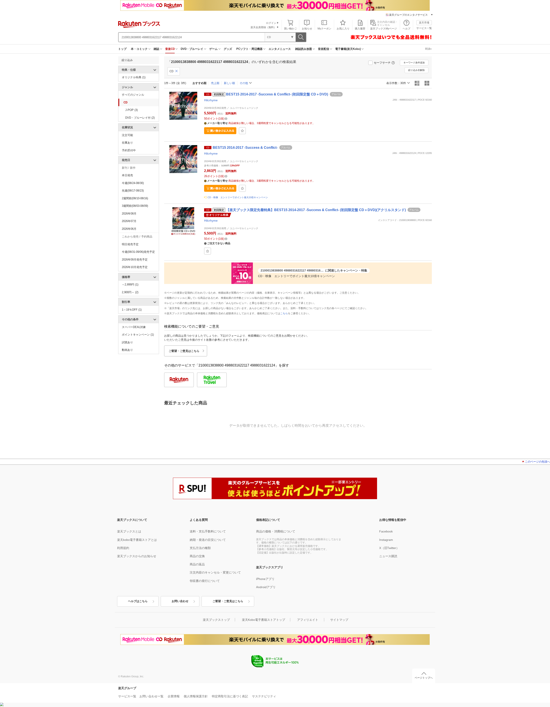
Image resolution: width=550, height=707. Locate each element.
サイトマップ (339, 619)
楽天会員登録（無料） (263, 27)
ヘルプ (406, 28)
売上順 (215, 83)
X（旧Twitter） (389, 548)
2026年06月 (129, 228)
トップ (122, 49)
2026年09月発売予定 (135, 259)
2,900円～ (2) (130, 292)
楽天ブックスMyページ (383, 28)
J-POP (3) (131, 110)
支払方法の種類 (200, 548)
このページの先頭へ (537, 461)
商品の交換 (197, 556)
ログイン (271, 23)
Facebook (386, 531)
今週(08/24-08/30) (133, 183)
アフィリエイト (307, 619)
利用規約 (123, 548)
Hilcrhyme (211, 100)
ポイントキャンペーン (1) (138, 334)
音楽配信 (323, 49)
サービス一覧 (424, 28)
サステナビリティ (264, 696)
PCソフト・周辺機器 (249, 49)
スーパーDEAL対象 (134, 327)
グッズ (228, 49)
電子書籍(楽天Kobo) (348, 49)
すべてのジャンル (133, 94)
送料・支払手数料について (208, 531)
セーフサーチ (382, 62)
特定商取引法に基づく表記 (230, 696)
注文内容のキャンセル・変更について (215, 572)
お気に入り (343, 28)
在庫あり (127, 142)
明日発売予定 (130, 244)
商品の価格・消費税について (275, 531)
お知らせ (307, 28)
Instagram (386, 539)
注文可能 (127, 135)
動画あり (127, 349)
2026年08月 (129, 213)
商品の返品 (197, 564)
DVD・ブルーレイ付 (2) (140, 117)
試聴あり (127, 342)
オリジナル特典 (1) (133, 77)
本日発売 (127, 175)
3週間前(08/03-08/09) (135, 205)
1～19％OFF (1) (132, 309)
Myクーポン (324, 28)
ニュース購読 (388, 556)
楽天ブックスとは (129, 531)
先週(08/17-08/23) (133, 190)
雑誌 (156, 49)
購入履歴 (360, 28)
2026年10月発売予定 (135, 267)
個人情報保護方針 (196, 696)
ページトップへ (424, 677)
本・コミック (139, 49)
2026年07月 (129, 221)
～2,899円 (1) (130, 284)
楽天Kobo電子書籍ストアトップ (263, 619)
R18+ (428, 49)
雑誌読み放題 (303, 49)
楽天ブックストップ (216, 619)
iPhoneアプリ (265, 579)
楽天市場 (424, 22)
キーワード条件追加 (414, 62)
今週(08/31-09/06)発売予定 (138, 251)
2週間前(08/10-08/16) (135, 198)
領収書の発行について (205, 581)
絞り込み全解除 (416, 70)
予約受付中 (129, 150)
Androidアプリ (266, 587)
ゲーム (213, 49)
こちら (284, 313)
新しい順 (229, 83)
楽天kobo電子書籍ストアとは (137, 539)
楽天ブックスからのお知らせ (136, 556)
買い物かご (290, 28)
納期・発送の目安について (208, 539)
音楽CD (170, 49)
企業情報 (174, 696)
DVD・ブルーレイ (192, 49)
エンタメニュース (280, 49)
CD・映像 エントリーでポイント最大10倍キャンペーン (238, 197)
